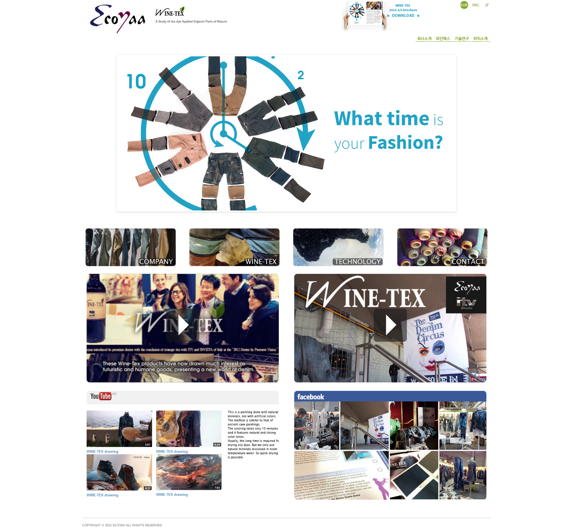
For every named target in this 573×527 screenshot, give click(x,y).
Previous (111, 132)
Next (462, 132)
